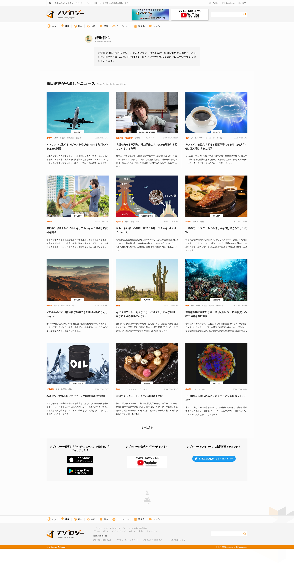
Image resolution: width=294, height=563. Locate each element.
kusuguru (97, 535)
